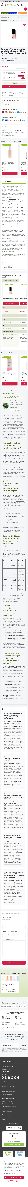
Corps (19, 17)
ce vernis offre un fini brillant (12, 778)
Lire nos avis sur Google (14, 1144)
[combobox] (14, 9)
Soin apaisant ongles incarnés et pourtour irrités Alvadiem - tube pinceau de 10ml (9, 375)
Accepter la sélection (13, 1177)
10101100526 (17, 410)
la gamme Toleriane (14, 207)
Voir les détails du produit (6, 61)
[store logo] (10, 5)
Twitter (9, 1077)
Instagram (6, 1077)
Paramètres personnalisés (13, 1181)
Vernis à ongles (20, 19)
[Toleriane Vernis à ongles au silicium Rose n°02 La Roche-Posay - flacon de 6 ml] (11, 290)
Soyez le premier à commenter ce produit (9, 58)
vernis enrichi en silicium (11, 467)
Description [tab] (6, 181)
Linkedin (15, 1077)
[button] (24, 25)
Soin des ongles (11, 19)
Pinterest (18, 1077)
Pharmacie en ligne (12, 17)
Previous (24, 141)
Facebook (3, 1077)
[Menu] (21, 1127)
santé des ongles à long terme (12, 864)
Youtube (12, 1077)
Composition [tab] (7, 267)
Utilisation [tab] (6, 262)
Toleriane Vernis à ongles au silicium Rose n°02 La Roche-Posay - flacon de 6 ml (10, 299)
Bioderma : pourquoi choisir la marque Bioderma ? (8, 986)
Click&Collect (5, 1109)
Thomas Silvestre (5, 989)
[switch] (19, 1128)
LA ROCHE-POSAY (10, 60)
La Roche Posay (12, 199)
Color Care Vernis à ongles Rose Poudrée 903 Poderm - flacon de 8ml (9, 163)
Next (26, 141)
